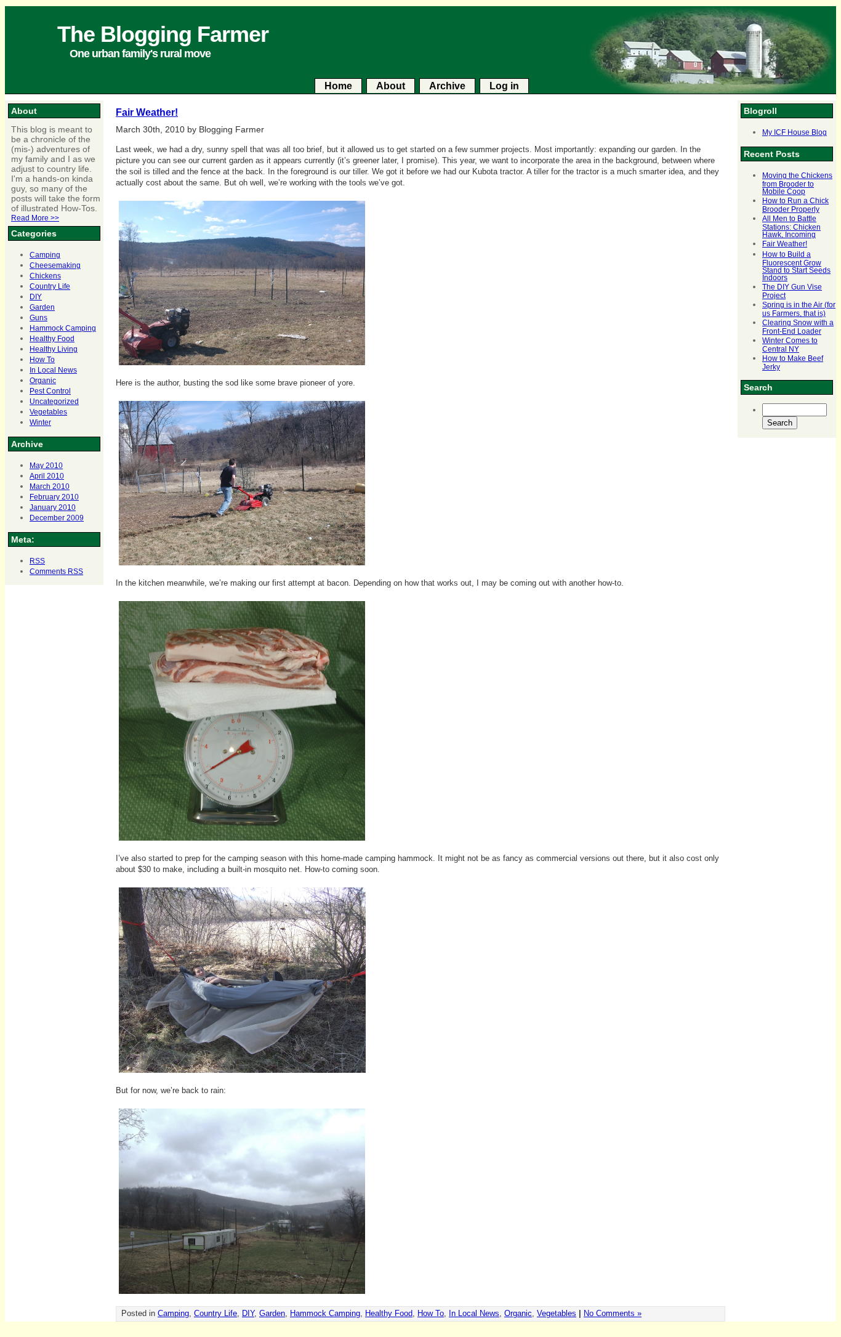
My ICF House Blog (794, 132)
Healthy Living (54, 349)
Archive (447, 86)
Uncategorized (54, 401)
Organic (43, 380)
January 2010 (53, 507)
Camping (45, 255)
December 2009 (57, 518)
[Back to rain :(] (242, 1294)
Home (338, 86)
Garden (42, 307)
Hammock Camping (63, 328)
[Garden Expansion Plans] (242, 365)
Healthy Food (52, 338)
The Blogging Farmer (162, 34)
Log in (504, 86)
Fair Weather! (784, 244)
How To (42, 359)
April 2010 (47, 476)
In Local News (53, 370)
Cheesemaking (55, 265)
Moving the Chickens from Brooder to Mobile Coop (797, 183)
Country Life (50, 286)
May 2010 (46, 465)
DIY (36, 297)
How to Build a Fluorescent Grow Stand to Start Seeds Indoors (796, 266)
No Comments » (613, 1313)
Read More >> (35, 218)
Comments (56, 571)
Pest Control (50, 391)
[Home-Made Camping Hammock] (242, 1073)
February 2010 (54, 497)
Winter (40, 422)
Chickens (45, 276)
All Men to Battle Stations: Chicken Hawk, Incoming (791, 226)
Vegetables (48, 412)
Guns (38, 317)
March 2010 (50, 486)
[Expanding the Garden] (242, 565)
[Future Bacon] (242, 841)
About (390, 86)
